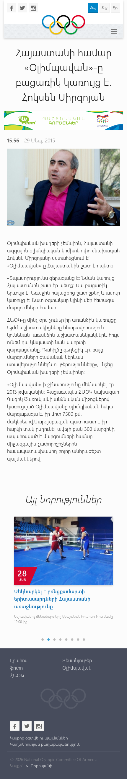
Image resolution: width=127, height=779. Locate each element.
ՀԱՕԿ (17, 675)
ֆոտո (16, 667)
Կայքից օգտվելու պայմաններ (39, 738)
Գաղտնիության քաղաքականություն (45, 744)
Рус (115, 7)
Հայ (93, 7)
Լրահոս (18, 660)
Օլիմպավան (77, 667)
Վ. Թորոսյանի (38, 765)
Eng (105, 7)
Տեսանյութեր (77, 660)
